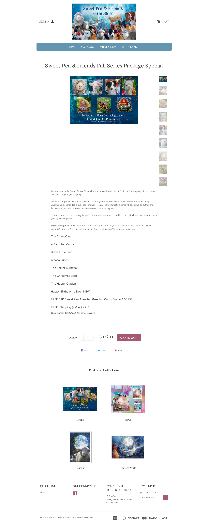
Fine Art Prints (128, 468)
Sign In (44, 21)
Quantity (73, 337)
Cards (80, 468)
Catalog (87, 46)
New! (128, 419)
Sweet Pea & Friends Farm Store (60, 517)
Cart (165, 21)
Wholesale (130, 46)
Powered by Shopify (84, 517)
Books (80, 419)
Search (43, 492)
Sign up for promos (147, 492)
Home (72, 46)
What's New (108, 46)
